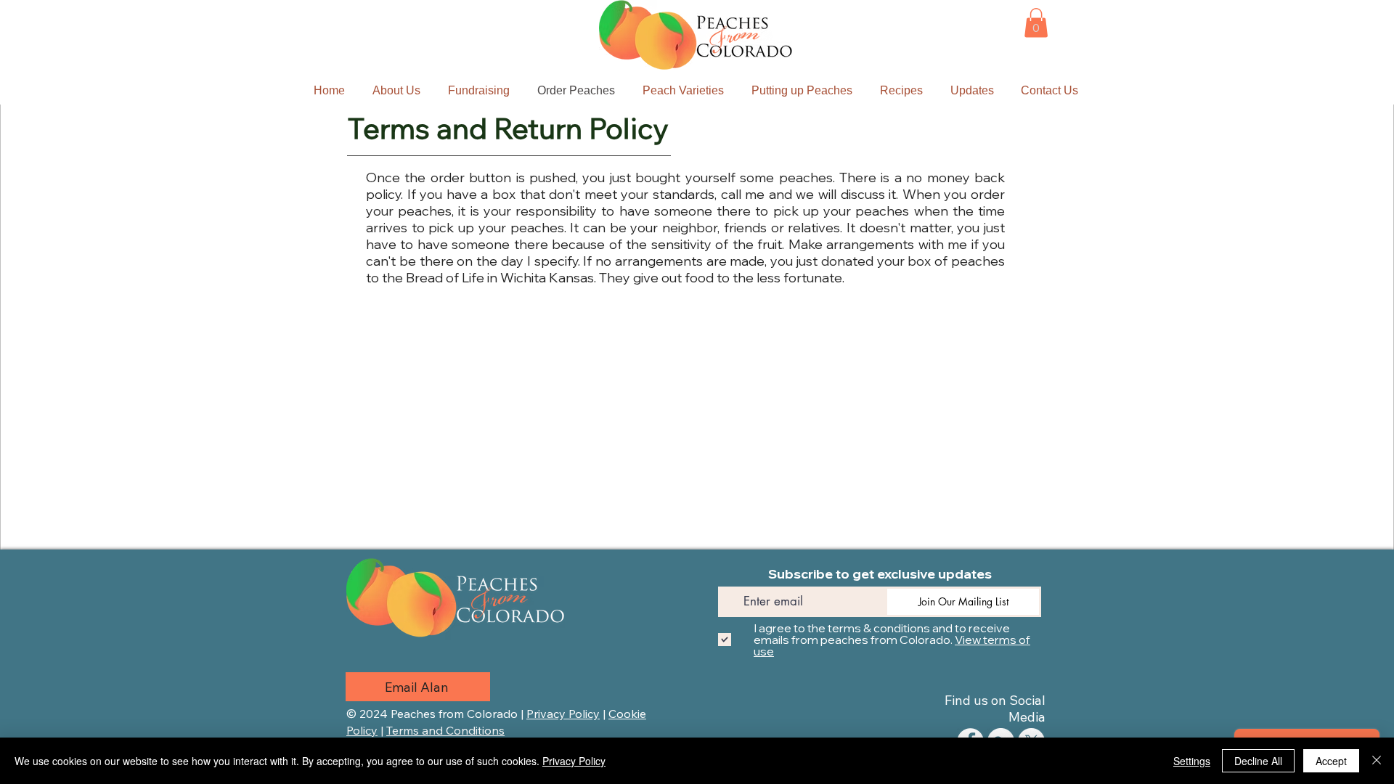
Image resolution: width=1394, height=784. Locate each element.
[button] (1036, 23)
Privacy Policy (563, 713)
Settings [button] (1191, 761)
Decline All (1258, 761)
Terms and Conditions (445, 730)
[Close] (1376, 760)
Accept (1331, 761)
